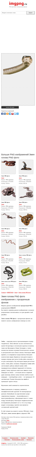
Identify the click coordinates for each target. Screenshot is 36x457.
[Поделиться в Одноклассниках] (7, 114)
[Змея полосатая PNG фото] (8, 272)
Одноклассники (14, 438)
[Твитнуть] (15, 114)
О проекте (5, 438)
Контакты (29, 439)
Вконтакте (31, 438)
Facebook (23, 438)
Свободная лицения (11, 423)
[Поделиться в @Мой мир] (18, 114)
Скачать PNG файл (10, 107)
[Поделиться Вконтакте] (5, 114)
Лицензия (7, 439)
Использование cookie (18, 439)
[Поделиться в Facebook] (2, 114)
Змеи (2, 178)
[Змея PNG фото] (8, 163)
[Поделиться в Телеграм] (10, 114)
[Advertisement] (18, 35)
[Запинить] (12, 114)
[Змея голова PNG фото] (26, 244)
